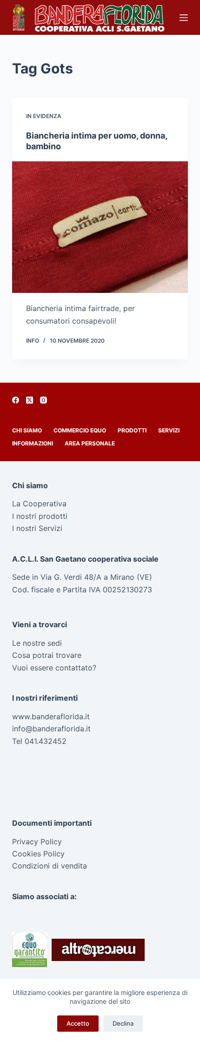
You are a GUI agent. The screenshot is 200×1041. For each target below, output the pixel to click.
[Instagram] (43, 400)
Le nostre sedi (37, 643)
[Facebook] (15, 400)
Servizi (169, 430)
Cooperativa (45, 503)
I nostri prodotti (39, 516)
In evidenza (43, 116)
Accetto (78, 1023)
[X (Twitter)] (29, 400)
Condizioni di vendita (49, 865)
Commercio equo (79, 430)
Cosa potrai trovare (46, 655)
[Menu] (184, 17)
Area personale (90, 443)
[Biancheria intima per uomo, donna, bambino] (100, 227)
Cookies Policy (38, 853)
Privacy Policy (37, 841)
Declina (123, 1023)
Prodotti (132, 430)
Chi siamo (27, 430)
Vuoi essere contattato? (54, 667)
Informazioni (32, 443)
